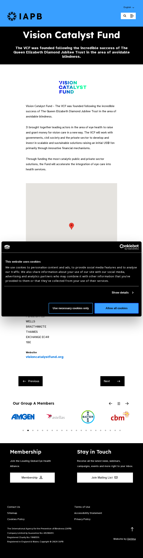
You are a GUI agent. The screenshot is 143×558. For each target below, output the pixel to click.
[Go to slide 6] (47, 430)
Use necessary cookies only (71, 308)
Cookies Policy (15, 519)
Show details (120, 292)
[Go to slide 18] (105, 430)
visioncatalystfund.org (39, 357)
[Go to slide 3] (33, 430)
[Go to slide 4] (37, 430)
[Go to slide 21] (120, 430)
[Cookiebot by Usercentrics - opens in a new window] (122, 247)
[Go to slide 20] (115, 430)
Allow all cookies (117, 308)
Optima (131, 539)
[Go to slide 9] (62, 430)
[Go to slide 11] (71, 430)
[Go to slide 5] (42, 430)
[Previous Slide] (110, 404)
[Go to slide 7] (52, 430)
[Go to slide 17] (100, 430)
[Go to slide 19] (110, 430)
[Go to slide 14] (86, 430)
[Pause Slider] (119, 404)
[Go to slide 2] (28, 430)
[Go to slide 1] (23, 430)
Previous (33, 381)
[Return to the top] (132, 529)
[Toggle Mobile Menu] (132, 16)
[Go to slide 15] (91, 430)
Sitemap (12, 513)
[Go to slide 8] (57, 430)
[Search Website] (124, 16)
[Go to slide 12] (76, 430)
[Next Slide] (127, 404)
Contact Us (13, 506)
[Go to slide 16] (96, 430)
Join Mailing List (102, 477)
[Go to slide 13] (81, 430)
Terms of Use (82, 506)
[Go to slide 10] (67, 430)
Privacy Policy (82, 519)
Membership (29, 477)
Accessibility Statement (88, 513)
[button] (129, 7)
